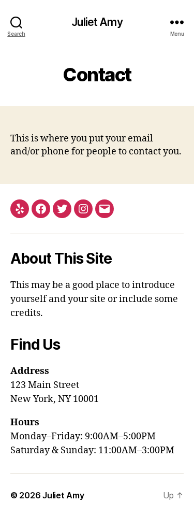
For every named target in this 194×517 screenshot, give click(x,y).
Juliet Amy (96, 22)
